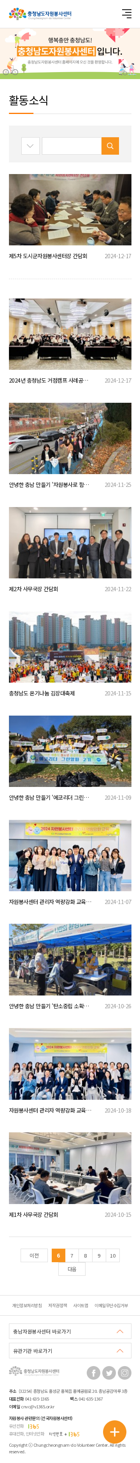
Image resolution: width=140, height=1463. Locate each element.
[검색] (110, 146)
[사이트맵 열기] (126, 13)
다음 (72, 1269)
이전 (34, 1255)
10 (112, 1255)
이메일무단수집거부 (111, 1305)
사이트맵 (80, 1305)
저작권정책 (57, 1305)
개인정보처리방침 (27, 1305)
